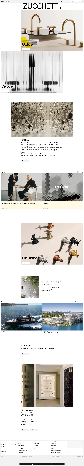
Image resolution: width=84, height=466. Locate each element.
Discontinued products (22, 450)
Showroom (20, 443)
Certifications (20, 452)
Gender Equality (54, 447)
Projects (32, 464)
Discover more (25, 160)
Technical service (21, 447)
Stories (43, 464)
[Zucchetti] (42, 6)
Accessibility (53, 445)
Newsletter (3, 451)
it (61, 1)
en (72, 1)
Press (2, 453)
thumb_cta (25, 49)
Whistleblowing (54, 448)
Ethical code (53, 443)
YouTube (36, 445)
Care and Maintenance (22, 448)
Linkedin (36, 448)
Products (22, 464)
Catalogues (3, 446)
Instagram (36, 443)
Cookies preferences (55, 452)
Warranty (20, 454)
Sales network (21, 445)
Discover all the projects (75, 302)
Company (54, 464)
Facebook (36, 447)
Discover (80, 172)
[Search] (63, 464)
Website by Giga (80, 456)
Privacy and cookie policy (56, 450)
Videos (2, 449)
